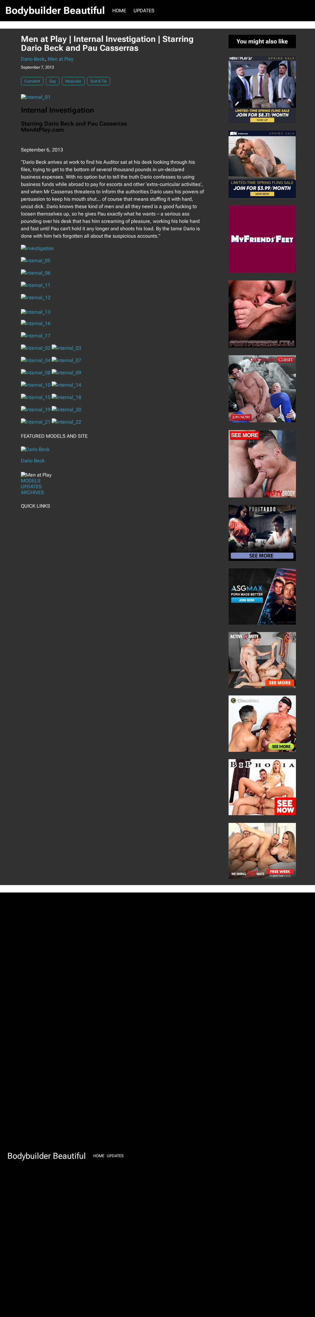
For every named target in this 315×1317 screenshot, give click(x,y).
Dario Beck (33, 59)
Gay (52, 81)
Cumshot (32, 81)
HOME (119, 11)
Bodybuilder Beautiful (55, 10)
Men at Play (60, 59)
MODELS (31, 481)
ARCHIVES (32, 492)
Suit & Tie (98, 81)
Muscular (73, 81)
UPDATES (31, 486)
